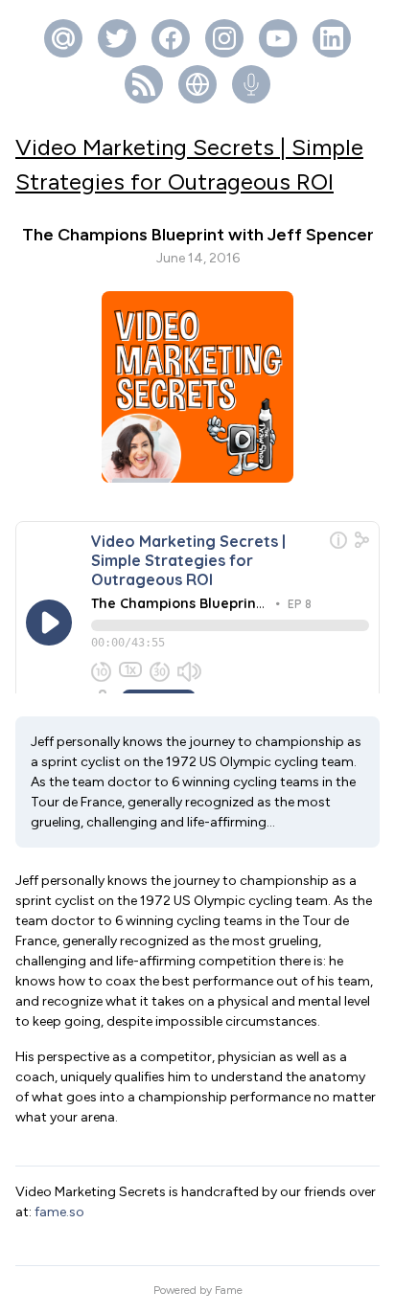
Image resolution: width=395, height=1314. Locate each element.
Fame (229, 1290)
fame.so (59, 1212)
